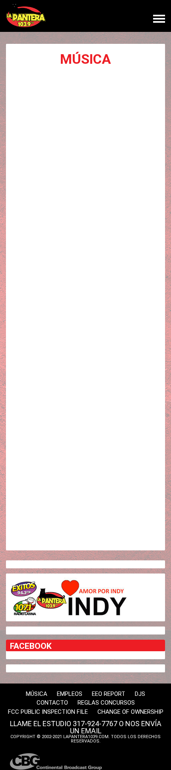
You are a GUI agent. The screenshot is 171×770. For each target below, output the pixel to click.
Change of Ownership (130, 711)
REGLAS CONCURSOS (106, 702)
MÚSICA (36, 693)
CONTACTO (52, 702)
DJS (140, 693)
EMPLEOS (69, 693)
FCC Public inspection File (48, 711)
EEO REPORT (108, 693)
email (91, 731)
